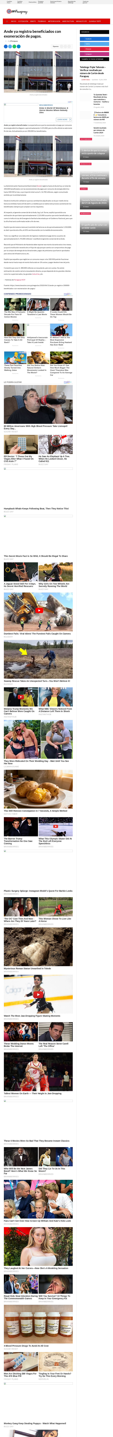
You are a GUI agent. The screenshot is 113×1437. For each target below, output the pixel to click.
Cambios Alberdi (19, 2)
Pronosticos (86, 164)
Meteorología (54, 21)
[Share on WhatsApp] (14, 46)
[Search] (106, 21)
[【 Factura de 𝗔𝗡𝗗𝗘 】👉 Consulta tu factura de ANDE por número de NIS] (86, 115)
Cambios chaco (9, 2)
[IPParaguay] (17, 11)
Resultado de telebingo (71, 2)
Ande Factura (68, 21)
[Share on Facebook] (6, 46)
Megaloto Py (81, 21)
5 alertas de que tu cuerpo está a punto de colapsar (94, 152)
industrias (36, 274)
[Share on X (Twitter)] (10, 46)
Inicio (13, 21)
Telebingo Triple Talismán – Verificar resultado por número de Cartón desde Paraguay (93, 71)
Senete (33, 21)
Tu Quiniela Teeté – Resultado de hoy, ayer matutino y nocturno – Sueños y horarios (101, 99)
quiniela (84, 189)
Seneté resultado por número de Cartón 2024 (100, 130)
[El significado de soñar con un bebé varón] (94, 223)
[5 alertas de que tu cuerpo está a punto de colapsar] (94, 149)
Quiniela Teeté (95, 21)
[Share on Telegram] (19, 46)
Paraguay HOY (19, 280)
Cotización (23, 21)
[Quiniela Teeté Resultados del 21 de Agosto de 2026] (94, 199)
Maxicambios (32, 2)
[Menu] (7, 21)
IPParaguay (14, 41)
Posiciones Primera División (55, 2)
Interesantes (85, 213)
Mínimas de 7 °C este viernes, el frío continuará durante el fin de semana (94, 175)
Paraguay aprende (40, 2)
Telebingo (42, 21)
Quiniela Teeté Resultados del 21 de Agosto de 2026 (94, 201)
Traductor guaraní (86, 2)
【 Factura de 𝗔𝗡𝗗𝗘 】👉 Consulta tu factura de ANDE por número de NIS (101, 115)
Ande (39, 186)
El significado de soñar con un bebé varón (94, 226)
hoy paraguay (86, 139)
